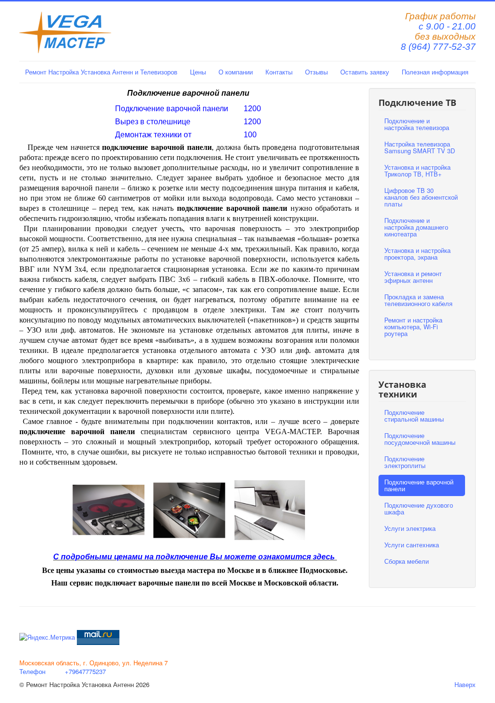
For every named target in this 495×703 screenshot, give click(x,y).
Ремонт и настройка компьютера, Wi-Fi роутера (413, 326)
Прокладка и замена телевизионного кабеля (418, 300)
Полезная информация (435, 71)
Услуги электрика (410, 528)
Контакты (278, 71)
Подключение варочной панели (418, 485)
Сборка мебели (406, 561)
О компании (235, 71)
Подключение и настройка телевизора (416, 124)
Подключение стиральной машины (414, 416)
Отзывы (316, 71)
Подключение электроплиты (404, 462)
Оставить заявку (364, 71)
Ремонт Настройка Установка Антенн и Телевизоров (101, 71)
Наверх (465, 684)
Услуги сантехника (411, 544)
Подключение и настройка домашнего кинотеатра (416, 227)
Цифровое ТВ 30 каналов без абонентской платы (421, 197)
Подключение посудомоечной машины (419, 439)
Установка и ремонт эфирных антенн (413, 277)
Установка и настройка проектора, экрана (417, 254)
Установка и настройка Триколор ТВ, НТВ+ (417, 170)
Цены (198, 71)
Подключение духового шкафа (418, 508)
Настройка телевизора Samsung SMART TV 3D (419, 147)
